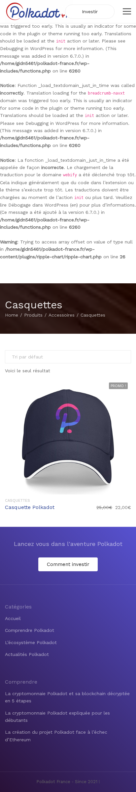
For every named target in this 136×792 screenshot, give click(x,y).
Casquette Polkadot (29, 507)
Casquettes (17, 500)
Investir (90, 11)
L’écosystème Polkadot (31, 642)
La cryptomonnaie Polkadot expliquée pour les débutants (57, 716)
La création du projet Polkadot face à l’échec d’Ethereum (56, 735)
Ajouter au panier (68, 436)
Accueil (13, 618)
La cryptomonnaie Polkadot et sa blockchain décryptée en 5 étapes (67, 697)
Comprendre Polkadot (29, 630)
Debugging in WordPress (27, 48)
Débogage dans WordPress (38, 205)
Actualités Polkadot (27, 654)
